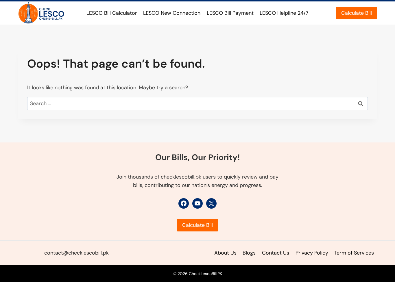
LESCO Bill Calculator (111, 13)
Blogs (249, 252)
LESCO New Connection (171, 13)
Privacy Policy (312, 252)
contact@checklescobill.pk (76, 252)
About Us (225, 252)
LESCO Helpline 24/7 (284, 13)
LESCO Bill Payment (230, 13)
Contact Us (275, 252)
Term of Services (354, 252)
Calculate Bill (356, 13)
